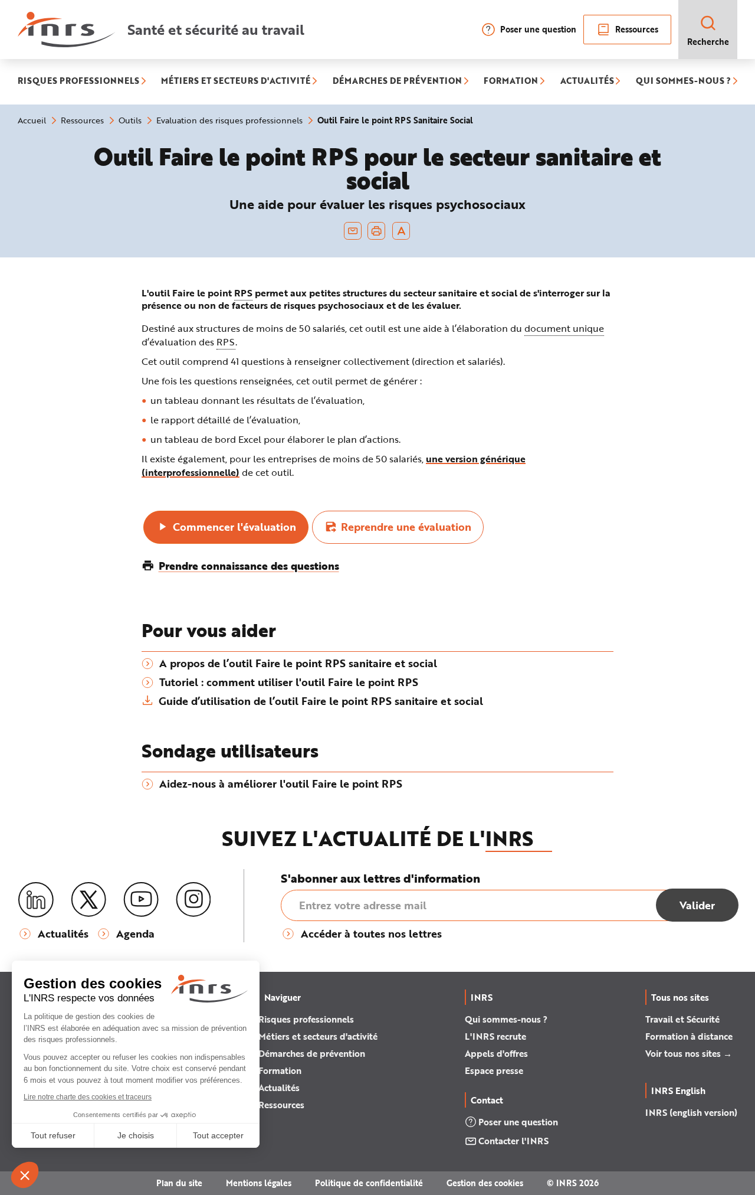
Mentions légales (258, 1183)
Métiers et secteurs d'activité (318, 1036)
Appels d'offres (496, 1053)
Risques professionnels (306, 1019)
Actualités (279, 1087)
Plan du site (179, 1183)
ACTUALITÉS (587, 82)
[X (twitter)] (88, 899)
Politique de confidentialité (369, 1183)
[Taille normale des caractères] (401, 231)
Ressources (636, 29)
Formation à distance (689, 1036)
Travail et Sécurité (682, 1019)
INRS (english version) (691, 1112)
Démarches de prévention (311, 1053)
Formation (279, 1070)
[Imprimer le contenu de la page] (376, 231)
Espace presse (494, 1070)
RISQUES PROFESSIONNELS (78, 82)
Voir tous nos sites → (688, 1053)
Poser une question (538, 29)
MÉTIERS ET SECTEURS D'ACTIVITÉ (235, 82)
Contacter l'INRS (513, 1140)
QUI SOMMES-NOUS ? (683, 82)
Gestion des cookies (485, 1183)
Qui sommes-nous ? (506, 1019)
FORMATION (511, 82)
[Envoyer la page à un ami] (352, 231)
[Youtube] (141, 899)
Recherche (708, 41)
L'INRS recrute (495, 1036)
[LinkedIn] (36, 900)
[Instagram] (193, 899)
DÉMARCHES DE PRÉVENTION (397, 82)
